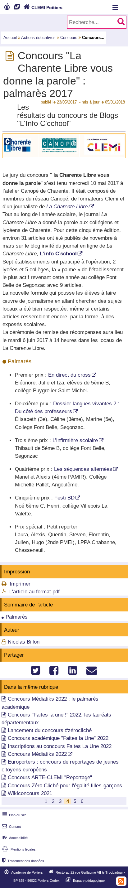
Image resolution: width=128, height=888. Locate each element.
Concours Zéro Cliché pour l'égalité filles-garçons (65, 786)
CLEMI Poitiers (43, 7)
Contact (11, 826)
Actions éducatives (38, 37)
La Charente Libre (67, 207)
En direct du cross (69, 375)
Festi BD (64, 498)
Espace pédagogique (89, 880)
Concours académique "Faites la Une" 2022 (58, 738)
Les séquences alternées (83, 469)
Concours (68, 37)
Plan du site (14, 815)
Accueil (10, 37)
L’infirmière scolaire (75, 440)
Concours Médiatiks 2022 (37, 754)
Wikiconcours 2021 (30, 793)
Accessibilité (15, 838)
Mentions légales (19, 849)
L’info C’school (58, 254)
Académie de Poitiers (27, 872)
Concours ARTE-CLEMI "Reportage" (50, 777)
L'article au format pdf (34, 592)
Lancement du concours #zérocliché (50, 730)
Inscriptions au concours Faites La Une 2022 (60, 746)
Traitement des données (23, 861)
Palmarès (17, 617)
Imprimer (20, 584)
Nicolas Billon (23, 642)
